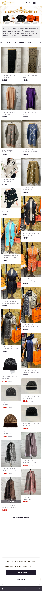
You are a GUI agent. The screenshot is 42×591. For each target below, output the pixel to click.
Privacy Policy (29, 566)
